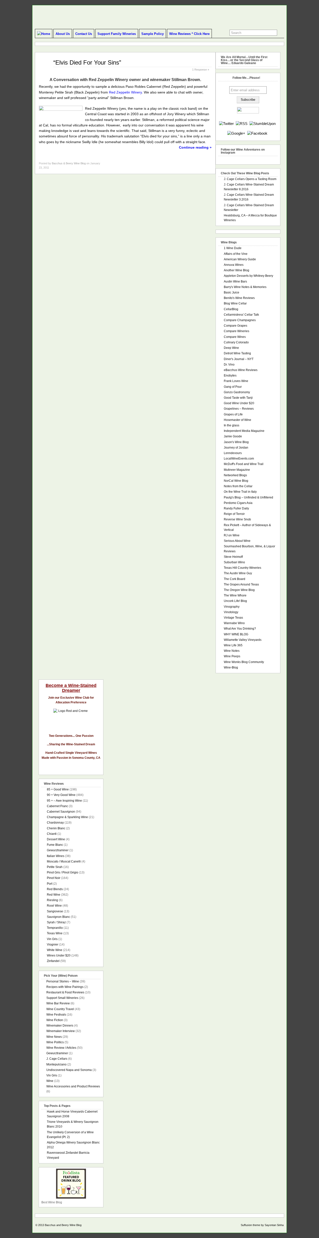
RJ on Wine (231, 535)
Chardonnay (55, 822)
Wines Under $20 (59, 955)
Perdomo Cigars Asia (238, 503)
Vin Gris (52, 939)
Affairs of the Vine (235, 254)
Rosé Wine (54, 905)
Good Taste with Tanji (238, 397)
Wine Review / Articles (61, 1047)
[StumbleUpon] (262, 123)
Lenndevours (233, 453)
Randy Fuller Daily (236, 508)
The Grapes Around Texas (241, 584)
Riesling (52, 900)
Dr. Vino (229, 364)
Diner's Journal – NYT (238, 359)
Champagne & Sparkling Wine (67, 817)
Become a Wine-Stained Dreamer (71, 688)
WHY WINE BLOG (236, 634)
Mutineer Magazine (237, 470)
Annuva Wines (233, 265)
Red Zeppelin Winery (125, 92)
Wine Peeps (232, 656)
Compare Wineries (236, 331)
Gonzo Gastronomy (237, 392)
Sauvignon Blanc (58, 917)
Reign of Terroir (234, 514)
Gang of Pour (233, 386)
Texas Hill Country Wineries (242, 568)
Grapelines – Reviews (239, 408)
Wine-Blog (231, 667)
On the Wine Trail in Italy (240, 491)
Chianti (52, 834)
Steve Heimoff (233, 557)
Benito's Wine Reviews (239, 298)
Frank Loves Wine (236, 381)
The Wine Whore (235, 595)
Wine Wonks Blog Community (244, 662)
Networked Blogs (235, 475)
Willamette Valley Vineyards (242, 640)
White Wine (54, 950)
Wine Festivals (56, 1014)
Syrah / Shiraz (56, 922)
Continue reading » (195, 147)
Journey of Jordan (236, 447)
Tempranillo (55, 928)
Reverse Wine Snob (237, 519)
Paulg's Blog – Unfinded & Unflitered (248, 497)
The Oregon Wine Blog (239, 590)
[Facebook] (257, 133)
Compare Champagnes (240, 320)
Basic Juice (231, 292)
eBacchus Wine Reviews (240, 370)
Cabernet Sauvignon (61, 811)
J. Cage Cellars (56, 1058)
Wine (49, 1081)
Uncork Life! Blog (235, 601)
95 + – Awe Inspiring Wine (64, 800)
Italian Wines (55, 856)
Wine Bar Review (58, 1003)
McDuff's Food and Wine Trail (243, 464)
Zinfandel (53, 961)
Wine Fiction (54, 1020)
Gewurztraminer (58, 850)
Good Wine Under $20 (239, 403)
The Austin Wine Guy (238, 573)
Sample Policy (152, 34)
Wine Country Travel (60, 1009)
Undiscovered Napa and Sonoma (69, 1070)
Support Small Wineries (62, 998)
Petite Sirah (55, 867)
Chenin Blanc (56, 828)
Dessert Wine (56, 839)
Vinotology (231, 612)
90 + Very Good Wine (61, 795)
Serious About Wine (237, 541)
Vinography (231, 606)
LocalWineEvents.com (239, 458)
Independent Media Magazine (244, 431)
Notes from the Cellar (238, 486)
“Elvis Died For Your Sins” (87, 62)
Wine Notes (231, 651)
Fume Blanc (55, 845)
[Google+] (236, 133)
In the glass (231, 425)
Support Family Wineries (116, 34)
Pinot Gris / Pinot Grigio (62, 872)
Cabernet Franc (57, 806)
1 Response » (200, 69)
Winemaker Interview (60, 1031)
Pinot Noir (53, 878)
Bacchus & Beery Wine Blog (69, 163)
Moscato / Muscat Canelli (64, 861)
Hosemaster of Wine (237, 420)
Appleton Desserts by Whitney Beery (248, 276)
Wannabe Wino (234, 623)
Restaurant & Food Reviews (65, 992)
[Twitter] (226, 123)
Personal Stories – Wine (62, 981)
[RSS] (241, 123)
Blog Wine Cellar (235, 303)
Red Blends (55, 889)
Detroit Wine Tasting (237, 353)
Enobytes (230, 375)
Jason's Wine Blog (236, 442)
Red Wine (53, 894)
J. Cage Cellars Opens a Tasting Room (250, 179)
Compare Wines (235, 337)
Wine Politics (55, 1042)
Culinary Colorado (236, 342)
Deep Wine (231, 348)
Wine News (54, 1037)
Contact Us (83, 34)
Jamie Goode (233, 436)
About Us (63, 34)
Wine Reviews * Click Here (189, 34)
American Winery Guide (240, 259)
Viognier (52, 944)
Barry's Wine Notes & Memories (245, 287)
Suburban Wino (234, 562)
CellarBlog (231, 309)
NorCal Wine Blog (236, 480)
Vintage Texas (233, 617)
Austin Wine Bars (235, 281)
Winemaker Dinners (59, 1025)
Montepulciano (56, 1064)
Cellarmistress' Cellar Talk (241, 314)
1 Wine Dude (232, 248)
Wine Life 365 (233, 645)
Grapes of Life (233, 414)
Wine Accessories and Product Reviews (73, 1086)
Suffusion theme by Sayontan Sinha (262, 1225)
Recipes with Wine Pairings (64, 987)
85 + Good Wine (58, 789)
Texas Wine (55, 933)
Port (49, 883)
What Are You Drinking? (240, 628)
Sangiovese (55, 911)
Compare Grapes (235, 325)
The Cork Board (234, 579)
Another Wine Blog (236, 270)
